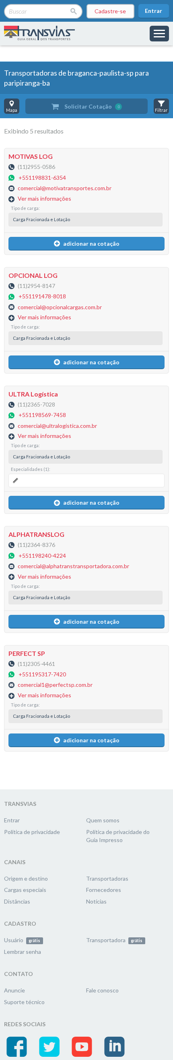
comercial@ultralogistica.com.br (57, 425)
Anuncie (14, 990)
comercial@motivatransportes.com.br (64, 188)
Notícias (96, 901)
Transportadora (114, 940)
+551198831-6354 (42, 177)
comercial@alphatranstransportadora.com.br (73, 566)
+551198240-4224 (42, 555)
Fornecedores (103, 889)
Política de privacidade (32, 831)
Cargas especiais (25, 889)
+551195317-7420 (42, 674)
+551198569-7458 (42, 415)
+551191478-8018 (42, 296)
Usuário (22, 940)
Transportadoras (107, 878)
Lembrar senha (22, 951)
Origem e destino (26, 878)
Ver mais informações (44, 198)
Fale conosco (102, 990)
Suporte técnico (24, 1001)
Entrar (153, 10)
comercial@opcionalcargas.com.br (60, 307)
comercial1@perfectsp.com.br (55, 685)
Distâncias (17, 901)
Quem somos (102, 820)
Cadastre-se (110, 11)
